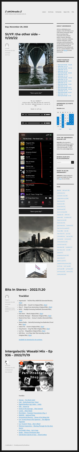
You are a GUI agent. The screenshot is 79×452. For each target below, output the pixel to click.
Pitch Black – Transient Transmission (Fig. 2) (33, 413)
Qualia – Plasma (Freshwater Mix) (29, 432)
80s (59, 190)
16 (62, 120)
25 (67, 123)
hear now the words (63, 228)
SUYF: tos (7, 54)
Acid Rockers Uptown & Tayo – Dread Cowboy (33, 434)
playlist (60, 252)
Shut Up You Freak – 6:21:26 (65, 89)
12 (70, 118)
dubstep (10, 372)
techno (7, 311)
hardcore (69, 225)
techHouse (61, 271)
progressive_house (10, 308)
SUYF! (59, 266)
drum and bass (62, 212)
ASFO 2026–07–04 (63, 86)
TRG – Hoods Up (24, 406)
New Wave (61, 249)
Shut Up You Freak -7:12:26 (64, 81)
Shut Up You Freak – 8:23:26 (65, 64)
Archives (50, 12)
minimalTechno (62, 241)
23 (62, 123)
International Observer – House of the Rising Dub (34, 417)
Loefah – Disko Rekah (25, 411)
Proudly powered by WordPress (21, 445)
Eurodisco (67, 217)
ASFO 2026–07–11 (62, 82)
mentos (60, 239)
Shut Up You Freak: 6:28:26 (64, 87)
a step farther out (62, 198)
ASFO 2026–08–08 (63, 71)
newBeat (69, 247)
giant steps (61, 225)
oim (68, 249)
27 (72, 123)
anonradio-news (62, 195)
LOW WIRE (61, 236)
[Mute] (45, 114)
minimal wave (61, 244)
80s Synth (66, 190)
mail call (69, 236)
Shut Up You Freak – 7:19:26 (65, 77)
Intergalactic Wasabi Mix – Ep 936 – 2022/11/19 (29, 353)
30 (62, 126)
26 (70, 123)
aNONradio (61, 193)
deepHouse (61, 209)
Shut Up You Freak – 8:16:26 (65, 68)
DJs (73, 12)
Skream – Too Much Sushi (27, 400)
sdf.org (65, 50)
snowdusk (7, 365)
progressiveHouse (63, 255)
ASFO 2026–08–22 (63, 66)
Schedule (58, 12)
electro (60, 217)
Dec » (70, 129)
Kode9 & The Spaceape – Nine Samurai (31, 408)
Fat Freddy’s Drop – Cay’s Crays (28, 430)
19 (70, 120)
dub (6, 372)
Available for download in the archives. (30, 339)
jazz (68, 233)
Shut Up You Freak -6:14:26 (65, 92)
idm (66, 231)
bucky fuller (61, 206)
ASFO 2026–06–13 (62, 94)
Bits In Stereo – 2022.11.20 (25, 289)
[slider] (48, 114)
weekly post (61, 274)
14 (58, 120)
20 (72, 120)
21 (58, 123)
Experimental (61, 220)
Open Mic (67, 12)
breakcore (60, 203)
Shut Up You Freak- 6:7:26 (64, 95)
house (6, 306)
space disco (61, 258)
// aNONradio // (13, 11)
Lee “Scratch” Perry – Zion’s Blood (29, 424)
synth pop (60, 268)
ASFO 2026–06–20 (63, 90)
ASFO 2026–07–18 (62, 79)
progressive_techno (10, 309)
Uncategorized (9, 369)
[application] (36, 114)
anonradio (7, 52)
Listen (44, 12)
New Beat (60, 247)
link (20, 303)
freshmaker (61, 222)
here (60, 179)
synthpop (69, 268)
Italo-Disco (60, 233)
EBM (67, 214)
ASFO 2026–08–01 (62, 74)
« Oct (60, 129)
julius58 (7, 48)
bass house (61, 201)
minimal (67, 239)
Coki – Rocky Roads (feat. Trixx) (29, 402)
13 (72, 118)
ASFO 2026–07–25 (63, 76)
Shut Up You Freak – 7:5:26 (64, 84)
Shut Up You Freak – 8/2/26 (65, 73)
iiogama (7, 300)
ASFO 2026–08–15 (62, 69)
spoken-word (61, 260)
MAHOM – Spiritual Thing (27, 415)
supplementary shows (64, 263)
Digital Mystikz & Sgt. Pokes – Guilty (30, 404)
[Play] (23, 114)
